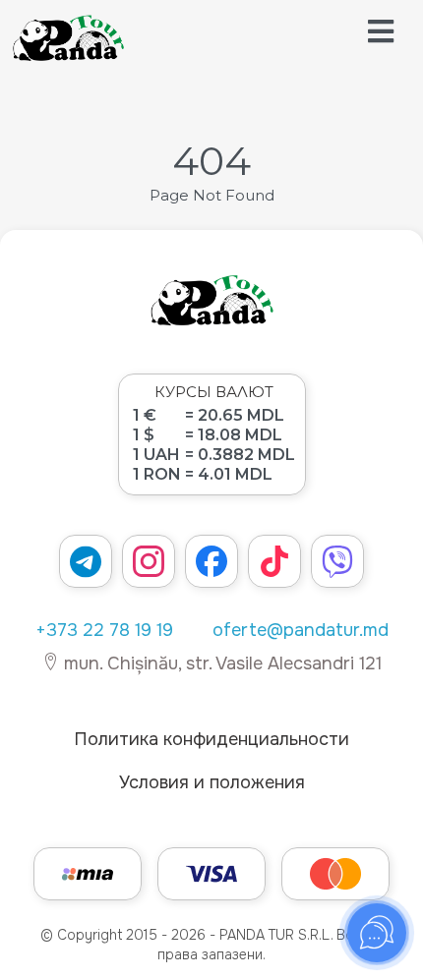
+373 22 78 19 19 (104, 630)
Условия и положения (212, 782)
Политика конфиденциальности (211, 739)
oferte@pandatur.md (300, 630)
